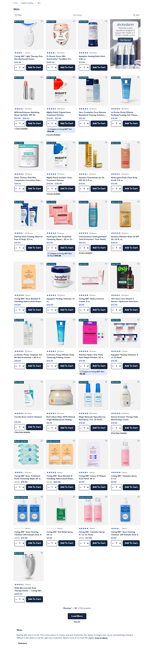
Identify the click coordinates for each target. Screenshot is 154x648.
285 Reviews (125, 295)
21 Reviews (28, 584)
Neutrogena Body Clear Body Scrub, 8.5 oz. (124, 179)
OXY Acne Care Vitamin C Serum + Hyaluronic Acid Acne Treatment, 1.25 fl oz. (124, 300)
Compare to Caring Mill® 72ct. (59, 130)
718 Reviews (28, 109)
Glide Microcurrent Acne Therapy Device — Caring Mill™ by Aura (28, 589)
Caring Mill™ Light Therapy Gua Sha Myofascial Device (28, 57)
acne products (101, 638)
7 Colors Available (21, 129)
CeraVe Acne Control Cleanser (28, 417)
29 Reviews (92, 295)
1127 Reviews (60, 413)
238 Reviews (93, 233)
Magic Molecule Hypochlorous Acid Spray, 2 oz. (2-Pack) (92, 418)
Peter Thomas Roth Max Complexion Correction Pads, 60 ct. (27, 179)
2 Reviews (27, 295)
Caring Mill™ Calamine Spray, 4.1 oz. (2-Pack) (92, 533)
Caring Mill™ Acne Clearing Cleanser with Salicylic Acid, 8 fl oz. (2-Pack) (27, 533)
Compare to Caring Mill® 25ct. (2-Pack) (59, 255)
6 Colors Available (85, 253)
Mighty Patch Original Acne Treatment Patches (59, 113)
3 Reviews (28, 53)
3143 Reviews (125, 413)
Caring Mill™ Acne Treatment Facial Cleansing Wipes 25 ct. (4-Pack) (27, 477)
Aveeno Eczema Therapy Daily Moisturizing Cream (124, 418)
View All (77, 622)
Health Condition (27, 3)
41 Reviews (125, 351)
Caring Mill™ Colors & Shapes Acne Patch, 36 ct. (92, 477)
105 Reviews (60, 233)
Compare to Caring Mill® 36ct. (92, 373)
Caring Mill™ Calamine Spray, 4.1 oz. (124, 477)
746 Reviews (93, 109)
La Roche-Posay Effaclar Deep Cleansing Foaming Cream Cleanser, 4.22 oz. (60, 356)
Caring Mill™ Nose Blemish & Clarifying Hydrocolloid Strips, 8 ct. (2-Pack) (61, 477)
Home (15, 3)
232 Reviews (92, 174)
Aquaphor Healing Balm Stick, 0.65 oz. (92, 57)
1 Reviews (92, 528)
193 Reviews (60, 351)
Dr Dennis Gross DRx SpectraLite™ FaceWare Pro (59, 57)
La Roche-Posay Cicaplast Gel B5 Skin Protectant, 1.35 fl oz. (28, 356)
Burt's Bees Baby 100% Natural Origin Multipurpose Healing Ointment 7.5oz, (61, 418)
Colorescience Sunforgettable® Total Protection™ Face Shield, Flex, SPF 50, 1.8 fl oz (93, 238)
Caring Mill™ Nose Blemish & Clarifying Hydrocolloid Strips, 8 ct (28, 300)
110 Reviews (28, 472)
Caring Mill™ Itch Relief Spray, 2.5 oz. (60, 533)
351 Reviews (125, 233)
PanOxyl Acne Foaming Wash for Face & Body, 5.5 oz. (28, 238)
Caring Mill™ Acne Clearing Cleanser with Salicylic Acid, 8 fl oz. (124, 533)
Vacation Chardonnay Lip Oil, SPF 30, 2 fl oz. (92, 179)
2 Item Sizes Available (22, 432)
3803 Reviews (93, 413)
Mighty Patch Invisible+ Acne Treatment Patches (59, 179)
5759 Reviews (61, 109)
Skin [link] (39, 3)
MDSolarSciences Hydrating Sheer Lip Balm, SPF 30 (26, 113)
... (22, 643)
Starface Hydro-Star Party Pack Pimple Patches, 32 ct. (91, 356)
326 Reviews (125, 109)
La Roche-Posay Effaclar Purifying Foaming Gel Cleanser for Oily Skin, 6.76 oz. (125, 113)
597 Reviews (28, 413)
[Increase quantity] (23, 67)
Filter (20, 15)
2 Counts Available (53, 135)
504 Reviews (28, 351)
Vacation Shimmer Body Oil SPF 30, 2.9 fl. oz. (125, 238)
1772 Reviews (60, 174)
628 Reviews (125, 174)
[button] (28, 34)
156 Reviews (28, 174)
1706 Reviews (93, 53)
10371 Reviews (29, 233)
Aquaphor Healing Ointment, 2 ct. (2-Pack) (124, 356)
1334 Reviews (61, 53)
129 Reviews (92, 351)
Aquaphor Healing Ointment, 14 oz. (61, 300)
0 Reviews (28, 528)
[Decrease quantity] (16, 67)
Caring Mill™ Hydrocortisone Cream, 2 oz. (91, 300)
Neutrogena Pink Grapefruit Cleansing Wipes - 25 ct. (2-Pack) (60, 238)
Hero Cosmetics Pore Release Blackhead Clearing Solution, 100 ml (92, 113)
